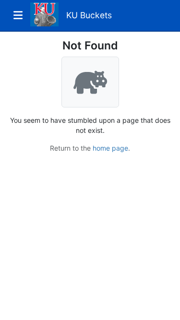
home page (110, 148)
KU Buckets (89, 15)
